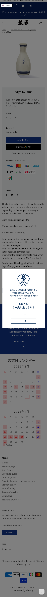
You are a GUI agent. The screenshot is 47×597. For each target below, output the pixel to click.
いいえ (24, 321)
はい (24, 314)
